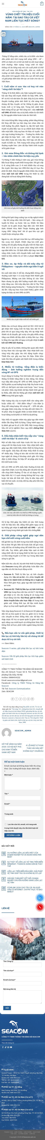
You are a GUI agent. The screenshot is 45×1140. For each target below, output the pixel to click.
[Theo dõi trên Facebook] (3, 1047)
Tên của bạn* (8, 971)
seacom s (11, 718)
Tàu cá (27, 718)
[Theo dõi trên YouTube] (11, 1047)
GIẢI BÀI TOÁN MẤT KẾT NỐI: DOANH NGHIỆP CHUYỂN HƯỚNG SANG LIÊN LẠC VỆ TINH (24, 880)
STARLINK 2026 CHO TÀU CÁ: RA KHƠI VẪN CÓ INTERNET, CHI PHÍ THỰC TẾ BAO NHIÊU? (24, 890)
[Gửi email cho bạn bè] (24, 699)
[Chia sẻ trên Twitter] (20, 699)
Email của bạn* (9, 980)
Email (7, 804)
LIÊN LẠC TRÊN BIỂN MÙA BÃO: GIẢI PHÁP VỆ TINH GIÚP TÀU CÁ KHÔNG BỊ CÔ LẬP (25, 872)
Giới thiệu (18, 1132)
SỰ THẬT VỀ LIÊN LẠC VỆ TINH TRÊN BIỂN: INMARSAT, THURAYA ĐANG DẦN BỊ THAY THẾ (25, 864)
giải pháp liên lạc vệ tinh (34, 711)
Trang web (8, 814)
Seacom (5, 718)
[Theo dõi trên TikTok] (6, 1047)
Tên (6, 794)
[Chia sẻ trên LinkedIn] (32, 699)
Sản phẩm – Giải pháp (32, 1132)
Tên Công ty (8, 961)
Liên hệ (32, 1134)
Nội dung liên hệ (9, 989)
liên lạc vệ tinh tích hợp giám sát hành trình (29, 716)
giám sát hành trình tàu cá (11, 713)
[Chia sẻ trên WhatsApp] (12, 699)
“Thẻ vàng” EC (16, 709)
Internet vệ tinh (32, 713)
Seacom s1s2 (19, 718)
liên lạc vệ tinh (9, 716)
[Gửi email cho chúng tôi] (8, 1047)
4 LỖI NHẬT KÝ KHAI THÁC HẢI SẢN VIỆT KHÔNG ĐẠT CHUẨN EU (33, 748)
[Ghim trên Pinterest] (28, 699)
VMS (24, 722)
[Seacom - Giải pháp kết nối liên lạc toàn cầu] (22, 4)
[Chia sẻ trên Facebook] (16, 699)
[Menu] (3, 3)
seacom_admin (34, 27)
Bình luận (8, 775)
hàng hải (23, 713)
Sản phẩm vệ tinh (19, 11)
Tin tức (30, 11)
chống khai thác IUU (28, 709)
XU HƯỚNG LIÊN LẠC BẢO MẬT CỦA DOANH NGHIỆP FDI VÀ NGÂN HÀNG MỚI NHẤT (24, 855)
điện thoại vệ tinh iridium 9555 (15, 711)
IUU (39, 713)
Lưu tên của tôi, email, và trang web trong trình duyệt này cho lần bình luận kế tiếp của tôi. (21, 827)
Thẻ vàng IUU (34, 718)
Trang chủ (8, 1132)
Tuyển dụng (23, 1134)
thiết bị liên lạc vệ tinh (25, 720)
